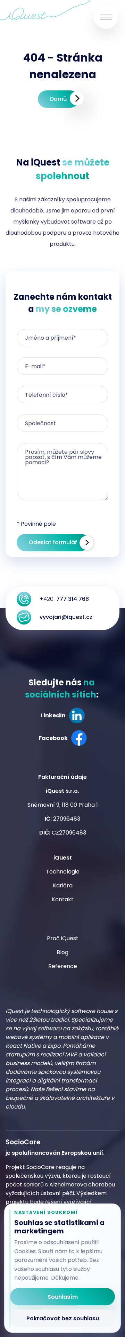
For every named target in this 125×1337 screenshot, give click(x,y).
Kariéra (63, 885)
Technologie (63, 872)
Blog (62, 952)
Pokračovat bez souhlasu (62, 1318)
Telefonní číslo (46, 394)
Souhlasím (63, 1297)
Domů (58, 99)
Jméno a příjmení (50, 337)
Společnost (40, 423)
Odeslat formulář (53, 542)
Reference (62, 966)
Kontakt (63, 899)
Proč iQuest (62, 938)
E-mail (35, 366)
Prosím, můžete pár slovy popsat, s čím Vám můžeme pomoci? (63, 457)
